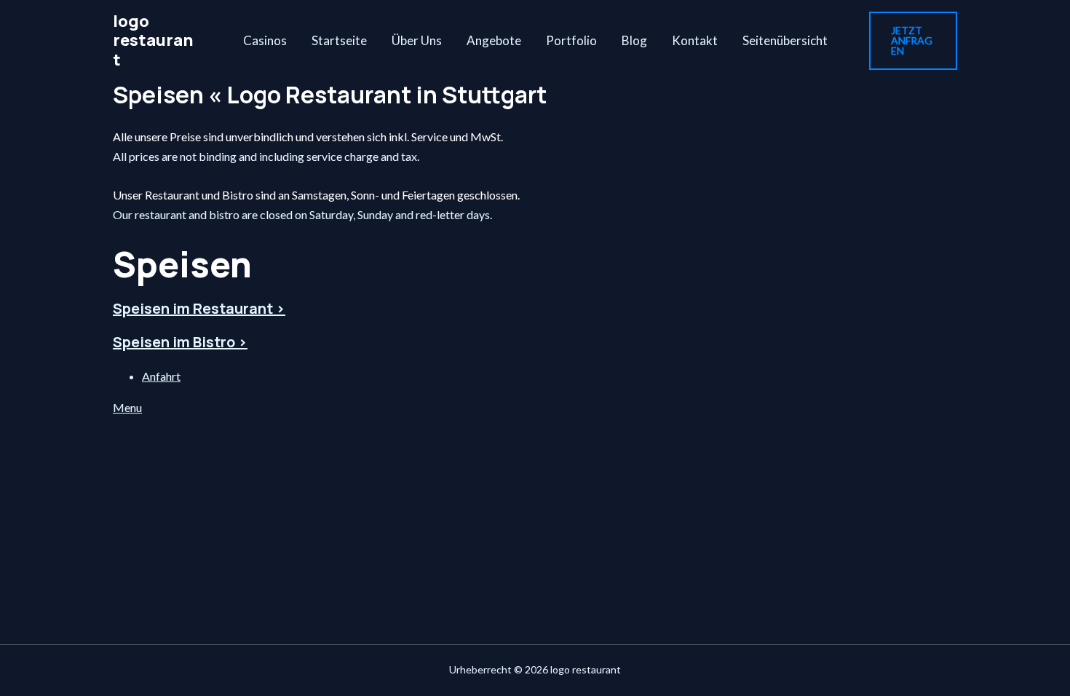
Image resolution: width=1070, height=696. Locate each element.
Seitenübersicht (785, 40)
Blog (634, 40)
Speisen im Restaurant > (199, 308)
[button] (913, 41)
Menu (127, 407)
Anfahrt (161, 376)
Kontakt (695, 40)
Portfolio (571, 40)
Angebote (494, 40)
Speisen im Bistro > (180, 342)
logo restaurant (153, 40)
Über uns (417, 40)
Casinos (265, 40)
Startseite (339, 40)
